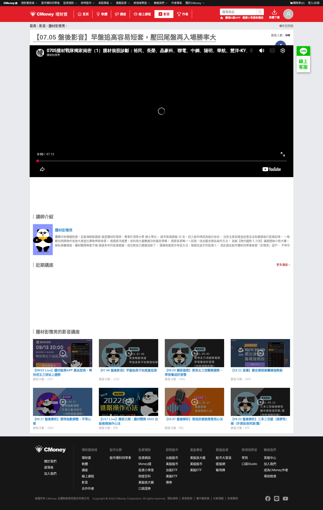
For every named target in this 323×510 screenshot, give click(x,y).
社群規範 (218, 498)
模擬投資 (121, 3)
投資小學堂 (146, 470)
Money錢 (144, 464)
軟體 (104, 14)
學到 (245, 457)
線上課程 (145, 14)
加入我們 (50, 473)
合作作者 (88, 488)
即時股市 (86, 3)
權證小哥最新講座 (252, 17)
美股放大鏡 (146, 482)
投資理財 (68, 3)
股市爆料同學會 (50, 3)
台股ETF (172, 470)
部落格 (48, 467)
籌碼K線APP (233, 17)
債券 (169, 482)
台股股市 (172, 457)
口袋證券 (144, 488)
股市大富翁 (223, 457)
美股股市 (172, 464)
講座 (123, 14)
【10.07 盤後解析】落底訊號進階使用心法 (194, 419)
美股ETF (172, 476)
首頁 (86, 14)
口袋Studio (249, 464)
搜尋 (260, 12)
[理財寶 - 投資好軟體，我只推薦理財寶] (49, 14)
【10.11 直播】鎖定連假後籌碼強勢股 (257, 370)
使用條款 (187, 498)
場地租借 (270, 476)
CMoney (9, 3)
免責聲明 (232, 498)
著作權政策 (202, 498)
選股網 (220, 464)
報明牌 (220, 470)
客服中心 (270, 457)
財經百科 (144, 476)
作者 (185, 14)
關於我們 (50, 461)
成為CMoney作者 (276, 470)
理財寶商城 (27, 3)
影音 (166, 14)
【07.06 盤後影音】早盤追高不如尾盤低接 (128, 370)
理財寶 (86, 457)
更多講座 (282, 264)
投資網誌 (144, 457)
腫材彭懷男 (57, 26)
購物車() (299, 3)
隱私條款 (172, 498)
